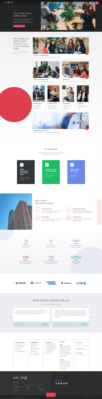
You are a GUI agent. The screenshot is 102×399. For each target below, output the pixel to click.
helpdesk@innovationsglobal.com (81, 345)
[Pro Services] (39, 93)
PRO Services (66, 103)
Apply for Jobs (81, 2)
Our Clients (28, 386)
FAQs (27, 390)
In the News (72, 2)
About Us (58, 2)
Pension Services (52, 103)
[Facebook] (59, 383)
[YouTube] (64, 383)
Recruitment (66, 79)
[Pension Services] (53, 93)
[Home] (20, 378)
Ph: (34, 353)
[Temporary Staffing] (46, 69)
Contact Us (89, 2)
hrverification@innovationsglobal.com (82, 349)
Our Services (65, 2)
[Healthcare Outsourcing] (61, 121)
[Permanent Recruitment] (75, 69)
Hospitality (80, 103)
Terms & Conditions (41, 390)
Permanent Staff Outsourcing (41, 55)
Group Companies (16, 390)
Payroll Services (38, 103)
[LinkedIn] (56, 383)
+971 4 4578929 (18, 350)
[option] (20, 283)
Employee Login (41, 388)
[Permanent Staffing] (61, 45)
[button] (13, 283)
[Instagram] (61, 383)
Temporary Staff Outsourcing (41, 79)
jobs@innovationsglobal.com (80, 354)
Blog (39, 386)
